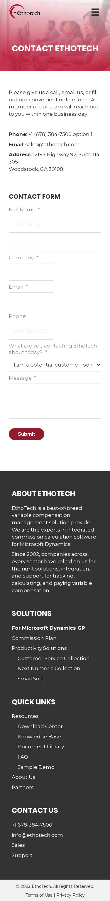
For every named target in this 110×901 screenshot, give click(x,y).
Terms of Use (39, 895)
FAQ (23, 757)
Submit (26, 434)
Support (22, 855)
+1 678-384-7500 (32, 825)
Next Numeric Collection (49, 668)
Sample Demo (36, 767)
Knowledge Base (39, 737)
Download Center (40, 726)
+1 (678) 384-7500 (50, 134)
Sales (18, 845)
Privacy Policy (70, 895)
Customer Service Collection (54, 658)
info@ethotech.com (37, 835)
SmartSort (30, 679)
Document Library (41, 747)
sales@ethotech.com (52, 144)
